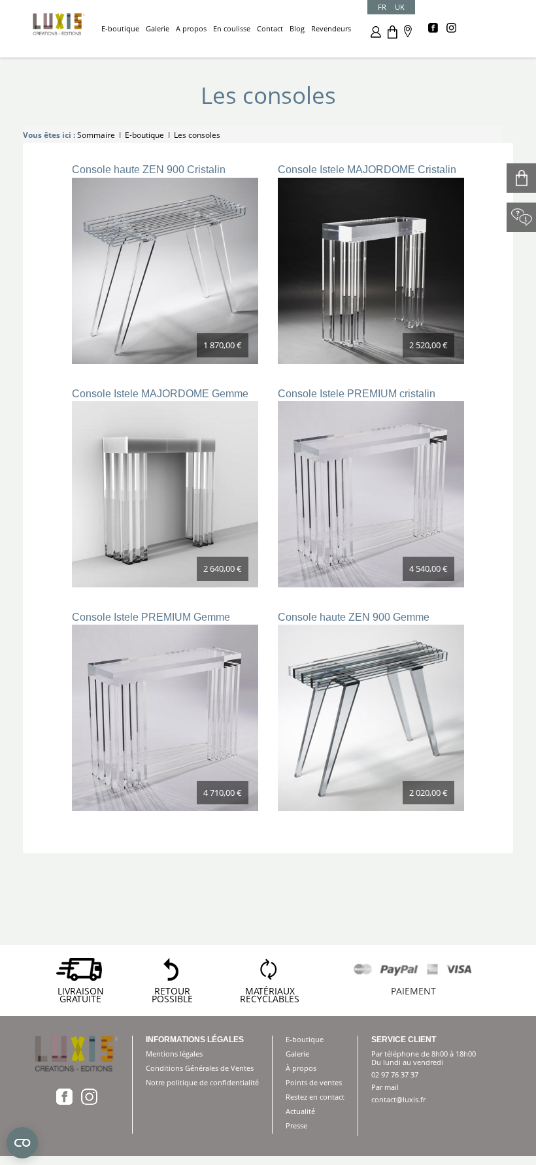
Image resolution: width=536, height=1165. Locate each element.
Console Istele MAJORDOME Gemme (160, 393)
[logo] (59, 23)
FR (382, 7)
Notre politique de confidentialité (202, 1082)
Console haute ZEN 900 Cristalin (149, 169)
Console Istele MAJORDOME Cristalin (367, 169)
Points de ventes (314, 1082)
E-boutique (305, 1039)
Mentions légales (174, 1053)
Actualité (300, 1111)
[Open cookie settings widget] (22, 1142)
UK (400, 7)
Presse (296, 1125)
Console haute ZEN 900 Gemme (353, 617)
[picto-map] (408, 30)
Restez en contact (315, 1097)
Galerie (297, 1053)
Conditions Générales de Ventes (200, 1068)
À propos (301, 1068)
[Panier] (392, 31)
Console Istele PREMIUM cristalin (356, 393)
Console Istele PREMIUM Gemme (151, 617)
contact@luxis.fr (398, 1099)
